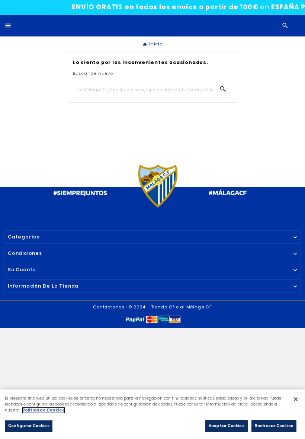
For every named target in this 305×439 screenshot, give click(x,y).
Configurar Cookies (28, 426)
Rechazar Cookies (274, 426)
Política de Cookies (43, 410)
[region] (152, 414)
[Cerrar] (295, 399)
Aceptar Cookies (226, 426)
